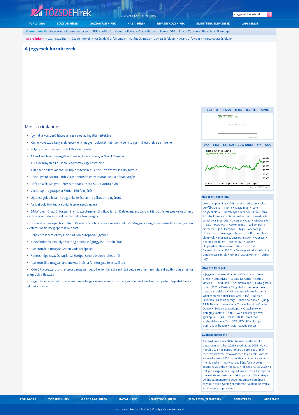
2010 (249, 242)
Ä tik (230, 313)
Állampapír (223, 31)
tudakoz (221, 291)
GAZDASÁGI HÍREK (103, 23)
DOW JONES (245, 145)
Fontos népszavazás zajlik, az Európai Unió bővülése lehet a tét (75, 255)
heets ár (234, 367)
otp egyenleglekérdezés (229, 384)
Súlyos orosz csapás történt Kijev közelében (62, 149)
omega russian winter (243, 255)
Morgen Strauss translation (235, 237)
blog (263, 203)
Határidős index (139, 38)
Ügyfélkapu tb (211, 207)
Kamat (119, 31)
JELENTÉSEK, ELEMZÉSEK (213, 23)
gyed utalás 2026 (247, 345)
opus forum (227, 388)
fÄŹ (247, 296)
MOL (228, 110)
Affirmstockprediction (243, 203)
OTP (172, 31)
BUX (181, 31)
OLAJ (268, 145)
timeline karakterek (215, 255)
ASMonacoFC (237, 225)
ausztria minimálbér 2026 (218, 345)
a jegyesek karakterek (216, 274)
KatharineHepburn (240, 216)
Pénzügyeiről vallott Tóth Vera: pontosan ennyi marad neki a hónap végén (83, 177)
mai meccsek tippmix (235, 375)
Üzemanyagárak (77, 31)
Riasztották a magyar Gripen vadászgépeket (62, 249)
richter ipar (236, 242)
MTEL (238, 110)
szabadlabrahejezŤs (216, 321)
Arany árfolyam (189, 38)
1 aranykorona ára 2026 (218, 341)
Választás (55, 31)
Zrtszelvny (220, 279)
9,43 (221, 317)
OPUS (265, 110)
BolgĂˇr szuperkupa (227, 308)
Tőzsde (193, 31)
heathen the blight (214, 242)
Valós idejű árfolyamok (109, 38)
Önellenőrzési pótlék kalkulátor (222, 296)
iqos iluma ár (239, 371)
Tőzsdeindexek (80, 38)
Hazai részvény (56, 38)
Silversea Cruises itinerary (219, 300)
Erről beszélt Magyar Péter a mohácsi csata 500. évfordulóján (74, 184)
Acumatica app (242, 283)
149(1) (228, 207)
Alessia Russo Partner (250, 291)
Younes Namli (245, 304)
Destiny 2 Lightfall (232, 287)
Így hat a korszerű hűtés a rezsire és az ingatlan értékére (71, 135)
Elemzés (207, 31)
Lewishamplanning (214, 203)
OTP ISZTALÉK (240, 321)
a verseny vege (241, 220)
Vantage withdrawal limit (251, 250)
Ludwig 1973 (263, 283)
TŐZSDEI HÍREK (67, 23)
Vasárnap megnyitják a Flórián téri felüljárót (61, 190)
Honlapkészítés (139, 409)
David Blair (242, 207)
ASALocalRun (262, 220)
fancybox (240, 233)
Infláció (106, 31)
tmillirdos (252, 317)
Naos (256, 296)
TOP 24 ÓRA (36, 23)
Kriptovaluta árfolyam (218, 38)
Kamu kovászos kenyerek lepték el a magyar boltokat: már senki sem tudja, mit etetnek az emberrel (101, 142)
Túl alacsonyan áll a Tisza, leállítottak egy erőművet (67, 163)
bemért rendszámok (247, 341)
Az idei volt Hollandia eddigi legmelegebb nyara (64, 204)
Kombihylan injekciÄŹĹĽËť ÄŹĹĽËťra (245, 212)
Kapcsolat (122, 409)
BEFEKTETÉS (242, 399)
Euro (163, 31)
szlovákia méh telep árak (241, 354)
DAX (206, 145)
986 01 (228, 250)
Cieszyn (260, 237)
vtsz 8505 (212, 287)
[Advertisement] (110, 88)
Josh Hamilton (227, 229)
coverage (225, 233)
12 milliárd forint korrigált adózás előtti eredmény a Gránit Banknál (78, 156)
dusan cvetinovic (248, 300)
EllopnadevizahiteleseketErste (221, 246)
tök (231, 291)
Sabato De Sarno (241, 279)
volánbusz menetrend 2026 (220, 380)
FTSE (216, 145)
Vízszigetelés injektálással (168, 409)
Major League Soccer (243, 325)
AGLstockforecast (214, 216)
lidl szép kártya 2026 (254, 367)
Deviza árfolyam (165, 38)
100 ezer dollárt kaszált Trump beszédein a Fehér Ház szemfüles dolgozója (84, 170)
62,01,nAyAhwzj (215, 225)
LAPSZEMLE (250, 23)
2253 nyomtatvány (234, 358)
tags (241, 229)
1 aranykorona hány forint (237, 362)
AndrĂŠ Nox (240, 274)
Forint (131, 31)
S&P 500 (228, 145)
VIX (259, 145)
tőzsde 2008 (235, 317)
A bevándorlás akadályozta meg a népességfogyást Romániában (77, 242)
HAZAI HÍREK (136, 23)
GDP (95, 31)
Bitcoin (151, 31)
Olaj (141, 31)
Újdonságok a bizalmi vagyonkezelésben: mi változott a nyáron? (76, 197)
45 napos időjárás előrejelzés (238, 350)
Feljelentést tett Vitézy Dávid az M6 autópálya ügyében (70, 235)
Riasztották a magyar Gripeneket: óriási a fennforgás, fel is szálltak (78, 262)
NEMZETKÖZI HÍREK (171, 23)
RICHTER (251, 110)
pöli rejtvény (258, 375)
